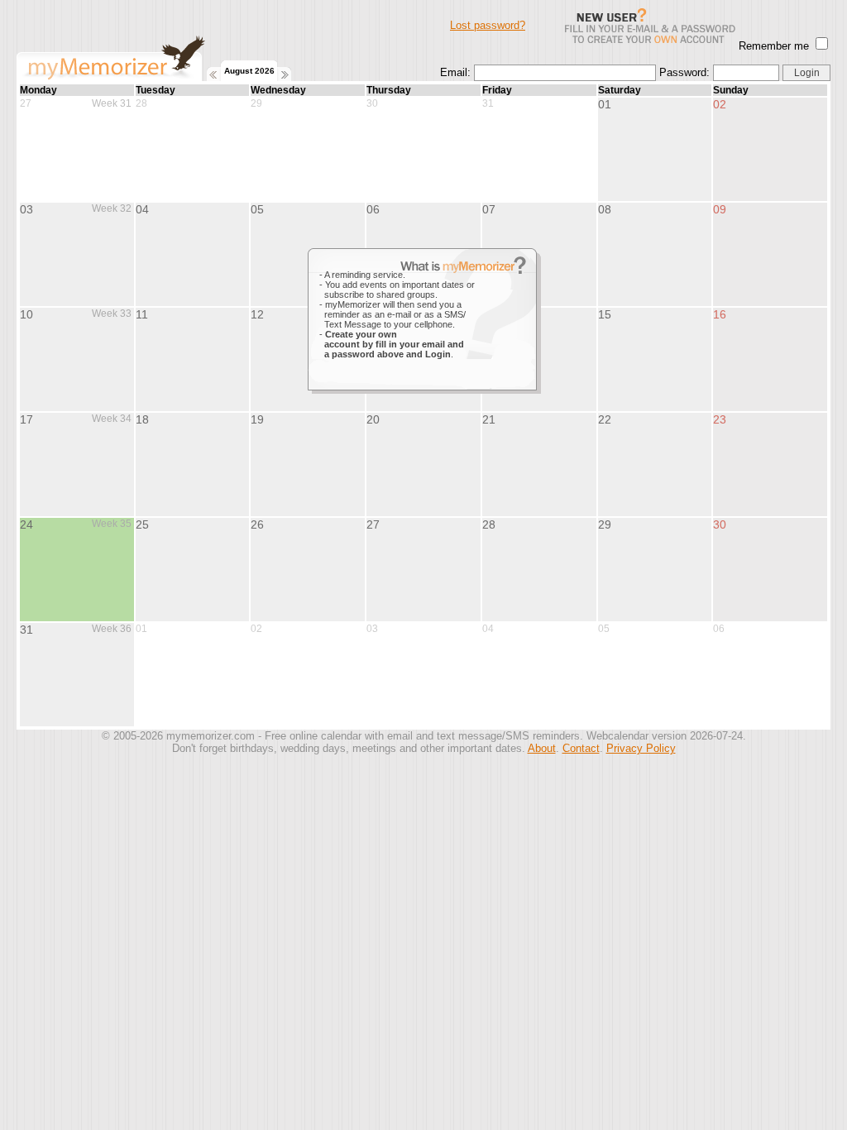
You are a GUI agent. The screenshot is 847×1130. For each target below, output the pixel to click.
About (542, 748)
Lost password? (487, 25)
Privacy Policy (641, 748)
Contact (581, 748)
